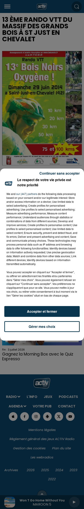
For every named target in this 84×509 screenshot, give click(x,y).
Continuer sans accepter (59, 173)
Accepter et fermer (42, 311)
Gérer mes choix (42, 326)
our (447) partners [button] (26, 194)
